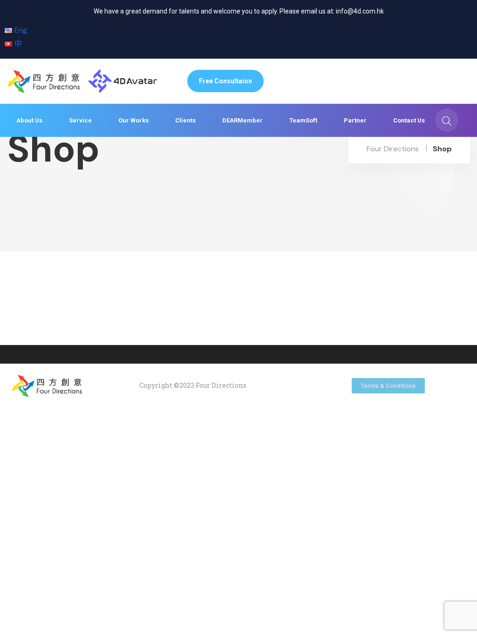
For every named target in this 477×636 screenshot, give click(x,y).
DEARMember (242, 120)
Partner (355, 120)
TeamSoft (303, 120)
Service (80, 120)
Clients (185, 120)
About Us (29, 120)
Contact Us (409, 120)
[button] (225, 81)
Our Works (133, 120)
